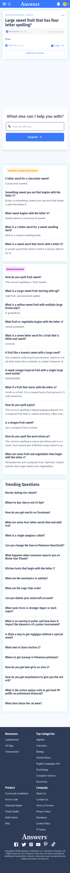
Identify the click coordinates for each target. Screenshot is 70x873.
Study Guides (12, 811)
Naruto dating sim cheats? (21, 492)
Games (30, 15)
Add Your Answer (35, 53)
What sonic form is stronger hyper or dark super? (30, 609)
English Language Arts (48, 763)
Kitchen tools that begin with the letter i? (30, 568)
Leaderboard (12, 739)
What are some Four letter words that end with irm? (33, 524)
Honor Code (11, 799)
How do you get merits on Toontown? (27, 512)
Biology (40, 751)
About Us (41, 793)
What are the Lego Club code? (23, 588)
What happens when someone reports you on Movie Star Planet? (32, 557)
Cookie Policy (43, 823)
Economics (41, 781)
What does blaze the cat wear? (23, 703)
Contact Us (42, 799)
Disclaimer (41, 817)
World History (43, 757)
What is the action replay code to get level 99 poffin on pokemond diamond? (32, 691)
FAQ (7, 823)
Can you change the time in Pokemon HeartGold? (34, 545)
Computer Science (46, 775)
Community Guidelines (16, 793)
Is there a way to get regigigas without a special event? (34, 635)
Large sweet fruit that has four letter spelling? (32, 22)
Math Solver (11, 817)
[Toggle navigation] (4, 4)
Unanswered (12, 751)
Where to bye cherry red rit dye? (24, 502)
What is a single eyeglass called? (25, 535)
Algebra (40, 739)
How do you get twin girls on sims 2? (27, 667)
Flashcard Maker (13, 805)
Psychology (42, 769)
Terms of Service (45, 805)
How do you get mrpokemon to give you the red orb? (34, 678)
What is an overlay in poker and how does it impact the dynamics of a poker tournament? (32, 622)
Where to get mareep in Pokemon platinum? (31, 657)
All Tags (9, 745)
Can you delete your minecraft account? (29, 598)
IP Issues (41, 829)
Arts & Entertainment (14, 15)
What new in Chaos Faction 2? (23, 647)
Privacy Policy (43, 811)
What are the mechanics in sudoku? (26, 578)
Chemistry (41, 745)
